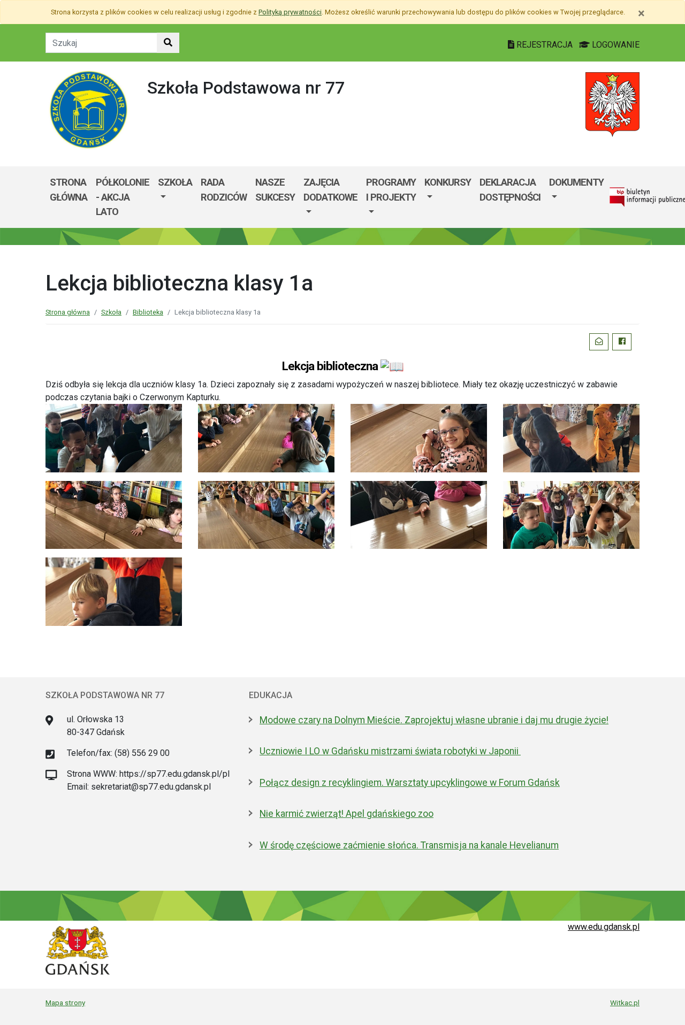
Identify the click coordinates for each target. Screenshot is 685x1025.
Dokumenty (576, 182)
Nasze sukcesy (275, 190)
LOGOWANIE (615, 45)
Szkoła (175, 182)
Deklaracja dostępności (510, 190)
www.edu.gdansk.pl (604, 927)
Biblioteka (148, 312)
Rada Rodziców (224, 190)
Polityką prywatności (290, 12)
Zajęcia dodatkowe (330, 190)
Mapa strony (65, 1002)
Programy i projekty (391, 190)
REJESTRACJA (544, 45)
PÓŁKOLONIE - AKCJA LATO (122, 197)
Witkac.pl (625, 1002)
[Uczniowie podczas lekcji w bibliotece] (113, 437)
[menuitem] (175, 197)
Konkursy (447, 182)
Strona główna (68, 190)
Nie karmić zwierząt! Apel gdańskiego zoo (346, 813)
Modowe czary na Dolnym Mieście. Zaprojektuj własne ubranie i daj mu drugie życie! (434, 720)
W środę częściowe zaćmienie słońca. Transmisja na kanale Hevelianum (409, 845)
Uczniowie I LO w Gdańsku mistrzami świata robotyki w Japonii (390, 751)
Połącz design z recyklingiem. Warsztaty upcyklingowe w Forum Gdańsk (410, 782)
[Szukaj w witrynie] (168, 43)
